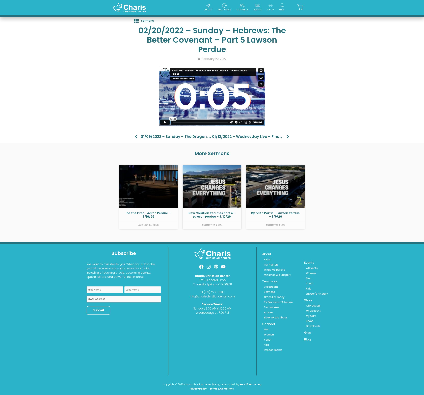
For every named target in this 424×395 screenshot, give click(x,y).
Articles (268, 312)
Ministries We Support (277, 275)
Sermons (147, 21)
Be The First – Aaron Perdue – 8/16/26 (149, 215)
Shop (270, 9)
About (208, 9)
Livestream (271, 287)
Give (282, 9)
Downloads (313, 326)
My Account (313, 310)
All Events (312, 268)
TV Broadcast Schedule (278, 302)
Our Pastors (271, 264)
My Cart (311, 316)
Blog (307, 339)
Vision (267, 259)
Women (269, 334)
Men (266, 329)
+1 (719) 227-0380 (212, 292)
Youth (267, 339)
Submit (98, 310)
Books (309, 321)
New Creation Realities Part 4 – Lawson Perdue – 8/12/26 (211, 215)
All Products (313, 305)
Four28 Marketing (250, 384)
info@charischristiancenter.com (212, 296)
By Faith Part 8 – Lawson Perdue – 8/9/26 (275, 215)
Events (258, 9)
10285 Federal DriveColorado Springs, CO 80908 (212, 282)
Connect (242, 9)
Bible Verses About (275, 317)
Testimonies (271, 307)
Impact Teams (273, 350)
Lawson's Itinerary (317, 293)
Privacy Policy (198, 388)
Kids (266, 345)
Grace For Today (274, 297)
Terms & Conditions (222, 388)
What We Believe (274, 269)
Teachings (224, 9)
